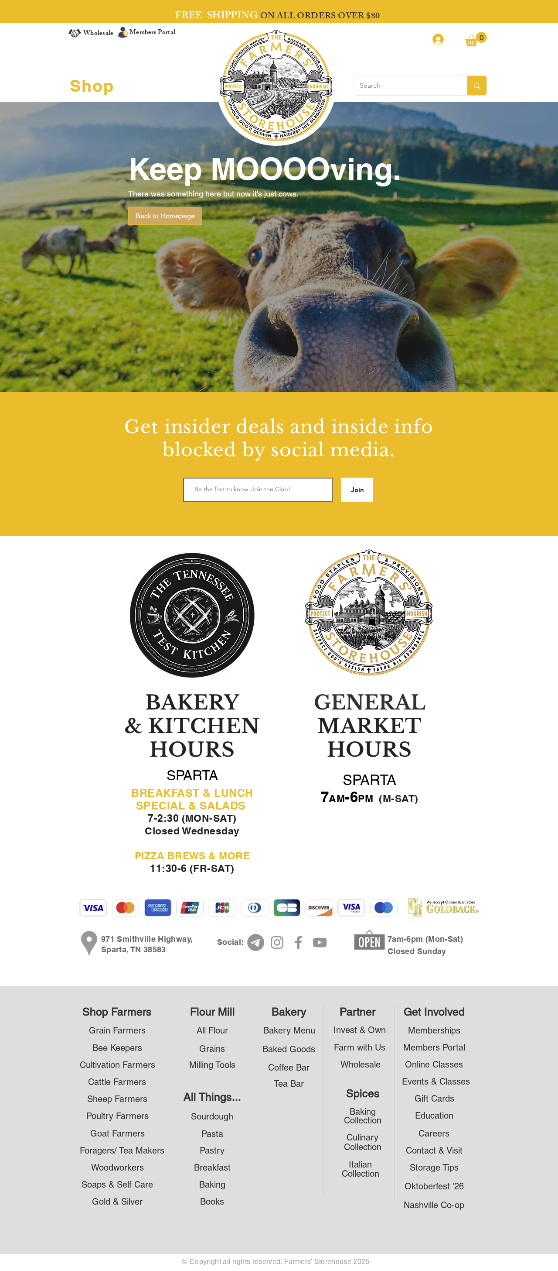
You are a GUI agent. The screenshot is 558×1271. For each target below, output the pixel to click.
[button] (476, 39)
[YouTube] (319, 942)
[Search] (477, 85)
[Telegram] (255, 942)
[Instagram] (277, 942)
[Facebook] (298, 942)
